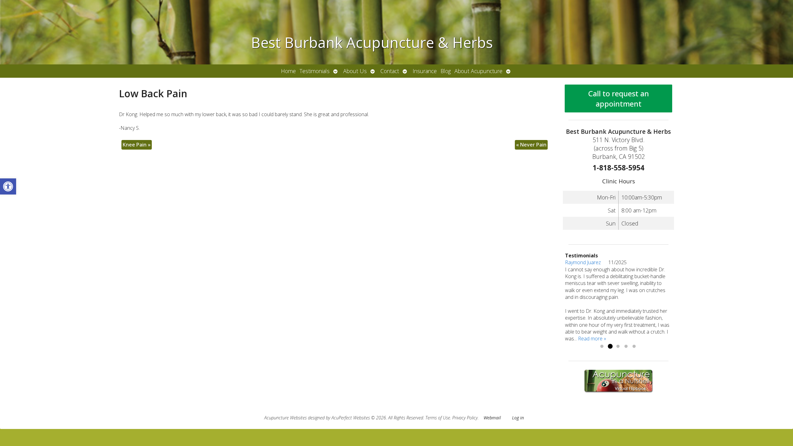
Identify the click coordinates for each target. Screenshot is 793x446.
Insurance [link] (425, 71)
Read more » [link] (592, 338)
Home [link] (288, 71)
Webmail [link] (492, 418)
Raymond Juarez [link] (586, 262)
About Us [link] (355, 71)
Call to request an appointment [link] (618, 98)
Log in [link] (518, 418)
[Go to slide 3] (618, 346)
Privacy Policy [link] (465, 418)
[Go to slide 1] (602, 346)
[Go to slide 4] (626, 346)
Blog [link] (445, 71)
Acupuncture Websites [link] (285, 418)
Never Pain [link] (531, 144)
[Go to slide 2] (610, 346)
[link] (8, 186)
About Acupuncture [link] (478, 71)
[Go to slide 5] (634, 346)
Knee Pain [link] (137, 144)
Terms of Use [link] (437, 418)
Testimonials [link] (315, 71)
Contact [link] (389, 71)
